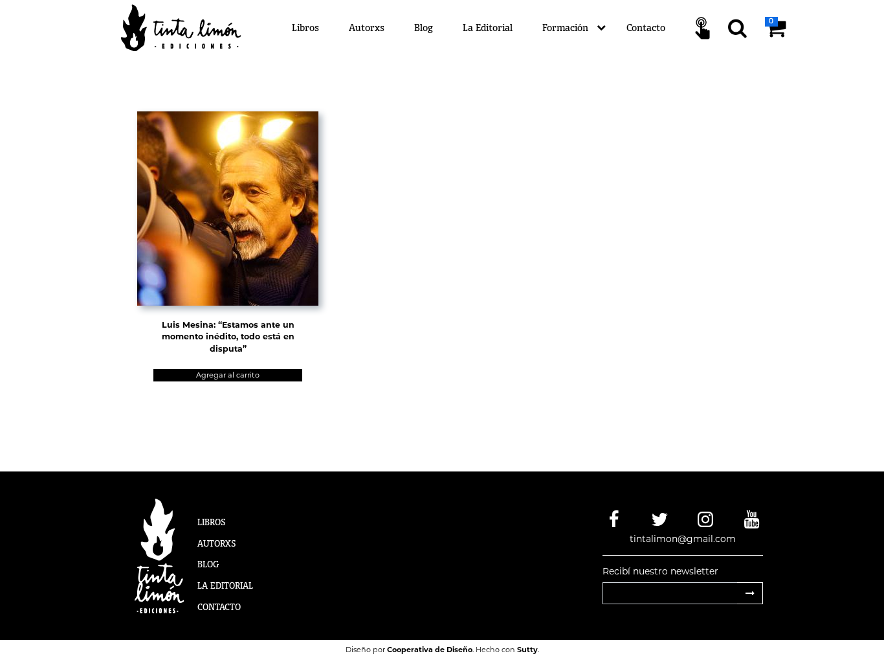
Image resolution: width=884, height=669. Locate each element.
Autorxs (366, 27)
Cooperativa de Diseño (429, 649)
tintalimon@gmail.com (683, 539)
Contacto (645, 27)
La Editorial (488, 27)
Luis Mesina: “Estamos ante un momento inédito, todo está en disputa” (228, 337)
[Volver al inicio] (188, 27)
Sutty (527, 649)
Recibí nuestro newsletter (660, 571)
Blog (423, 27)
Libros (305, 27)
